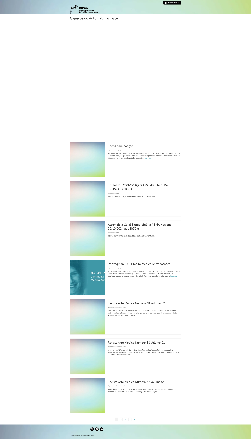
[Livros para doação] (87, 159)
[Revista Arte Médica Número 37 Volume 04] (87, 395)
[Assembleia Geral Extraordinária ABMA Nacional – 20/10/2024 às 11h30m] (87, 238)
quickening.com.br (89, 435)
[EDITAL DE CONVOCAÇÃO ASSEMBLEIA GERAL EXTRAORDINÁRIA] (87, 123)
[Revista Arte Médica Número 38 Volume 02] (87, 316)
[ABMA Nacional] (87, 9)
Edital (117, 35)
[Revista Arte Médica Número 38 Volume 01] (87, 356)
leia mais (148, 158)
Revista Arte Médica (121, 307)
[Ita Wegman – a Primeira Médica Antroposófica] (87, 277)
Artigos (118, 150)
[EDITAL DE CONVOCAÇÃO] (87, 44)
